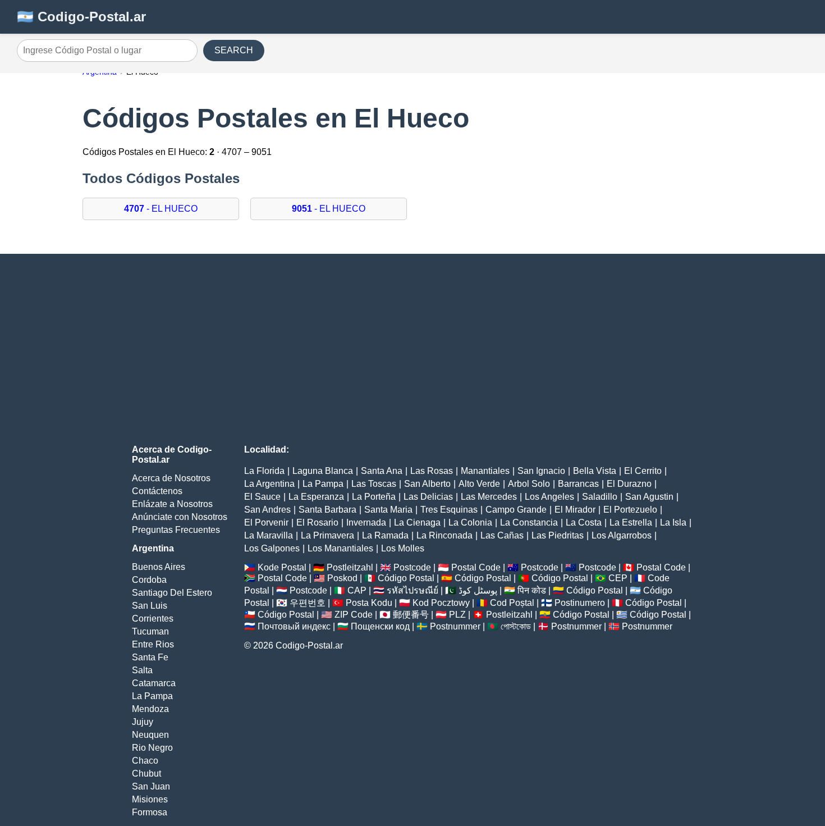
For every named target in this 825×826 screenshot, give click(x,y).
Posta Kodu (369, 603)
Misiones (150, 799)
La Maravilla (268, 535)
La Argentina (269, 484)
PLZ (457, 614)
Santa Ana (381, 471)
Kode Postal (282, 567)
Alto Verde (479, 484)
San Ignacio (541, 471)
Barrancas (578, 484)
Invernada (366, 522)
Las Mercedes (489, 496)
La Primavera (327, 535)
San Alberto (427, 484)
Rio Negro (152, 747)
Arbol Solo (529, 484)
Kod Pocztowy (441, 603)
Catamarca (154, 683)
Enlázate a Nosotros (172, 504)
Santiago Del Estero (172, 592)
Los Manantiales (340, 548)
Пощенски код (380, 626)
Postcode (412, 567)
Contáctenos (157, 491)
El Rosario (317, 522)
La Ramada (385, 535)
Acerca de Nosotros (171, 478)
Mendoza (150, 709)
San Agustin (649, 496)
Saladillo (599, 496)
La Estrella (630, 522)
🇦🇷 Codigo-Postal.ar (81, 16)
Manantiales (485, 471)
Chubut (146, 773)
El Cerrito (643, 471)
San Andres (267, 509)
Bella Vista (594, 471)
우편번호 (308, 603)
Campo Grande (516, 509)
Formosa (149, 812)
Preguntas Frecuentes (176, 530)
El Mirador (574, 509)
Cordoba (149, 580)
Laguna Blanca (322, 471)
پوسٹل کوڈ (478, 590)
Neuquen (150, 735)
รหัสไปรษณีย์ (412, 590)
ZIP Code (353, 614)
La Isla (673, 522)
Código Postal (406, 578)
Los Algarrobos (622, 535)
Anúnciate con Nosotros (179, 517)
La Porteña (374, 496)
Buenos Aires (158, 567)
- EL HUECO (161, 208)
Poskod (342, 578)
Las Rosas (431, 471)
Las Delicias (428, 496)
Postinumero (579, 603)
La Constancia (529, 522)
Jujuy (142, 722)
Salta (142, 670)
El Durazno (629, 484)
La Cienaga (417, 522)
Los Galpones (272, 548)
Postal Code (476, 567)
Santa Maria (388, 509)
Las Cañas (502, 535)
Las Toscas (373, 484)
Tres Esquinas (449, 509)
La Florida (264, 471)
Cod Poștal (512, 603)
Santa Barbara (327, 509)
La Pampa (152, 696)
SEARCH (233, 50)
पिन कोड (531, 590)
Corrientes (152, 618)
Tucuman (150, 631)
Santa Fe (150, 657)
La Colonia (470, 522)
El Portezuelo (630, 509)
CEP (617, 578)
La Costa (584, 522)
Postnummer (455, 626)
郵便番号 (411, 614)
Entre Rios (153, 644)
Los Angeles (549, 496)
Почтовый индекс (294, 626)
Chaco (145, 760)
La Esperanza (316, 496)
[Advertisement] (412, 349)
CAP (356, 590)
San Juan (151, 786)
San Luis (149, 605)
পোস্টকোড (516, 626)
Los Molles (402, 548)
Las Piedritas (557, 535)
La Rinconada (444, 535)
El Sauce (262, 496)
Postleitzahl (350, 567)
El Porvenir (266, 522)
